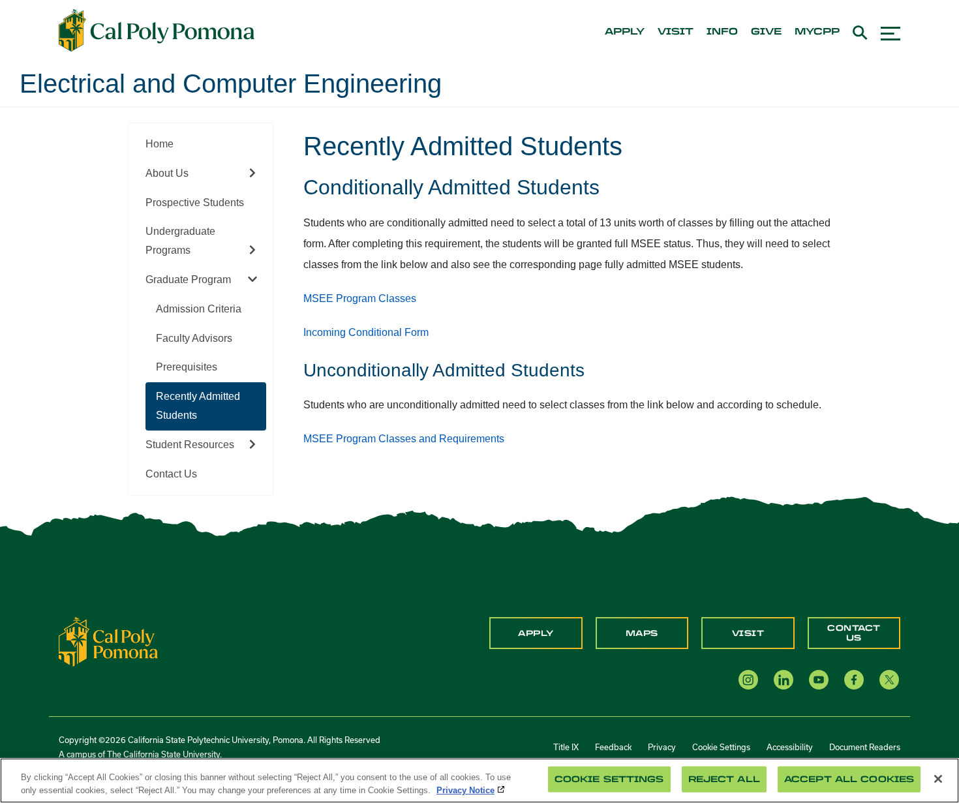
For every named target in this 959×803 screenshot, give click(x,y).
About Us (167, 173)
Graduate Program (188, 279)
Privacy (662, 747)
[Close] (938, 779)
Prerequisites (186, 366)
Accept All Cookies (849, 779)
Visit (748, 633)
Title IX (566, 747)
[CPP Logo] (108, 641)
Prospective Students (194, 202)
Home (159, 143)
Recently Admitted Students (198, 406)
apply (625, 32)
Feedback (613, 747)
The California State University (163, 754)
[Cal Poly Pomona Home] (156, 30)
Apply (536, 633)
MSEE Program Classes (359, 298)
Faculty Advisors (194, 338)
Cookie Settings (721, 747)
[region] (479, 780)
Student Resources (189, 444)
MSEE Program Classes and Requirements (403, 438)
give (766, 32)
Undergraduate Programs (180, 241)
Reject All (724, 779)
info (722, 32)
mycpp (817, 32)
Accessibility (790, 747)
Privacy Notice (465, 790)
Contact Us (171, 473)
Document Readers (864, 747)
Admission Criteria (198, 308)
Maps (642, 633)
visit (675, 32)
